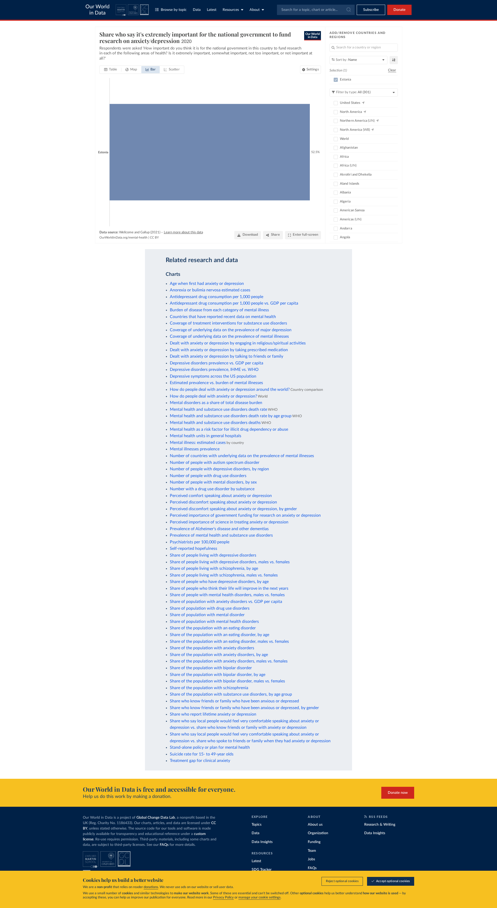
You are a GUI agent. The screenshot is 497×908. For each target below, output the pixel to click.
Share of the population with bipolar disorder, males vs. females (227, 681)
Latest (211, 10)
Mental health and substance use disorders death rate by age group (230, 416)
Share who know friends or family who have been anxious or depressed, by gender (244, 708)
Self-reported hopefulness (193, 548)
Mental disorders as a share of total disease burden (216, 403)
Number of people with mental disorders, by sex (213, 482)
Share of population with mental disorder (207, 615)
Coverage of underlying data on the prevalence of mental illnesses (229, 336)
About (255, 10)
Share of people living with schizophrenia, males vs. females (224, 575)
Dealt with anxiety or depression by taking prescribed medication (229, 350)
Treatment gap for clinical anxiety (200, 761)
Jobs (311, 859)
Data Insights (262, 842)
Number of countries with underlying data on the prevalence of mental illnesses (242, 456)
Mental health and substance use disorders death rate (218, 409)
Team (312, 851)
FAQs (164, 845)
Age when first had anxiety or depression (207, 284)
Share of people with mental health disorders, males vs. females (227, 595)
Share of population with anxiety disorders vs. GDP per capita (226, 602)
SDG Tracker (262, 869)
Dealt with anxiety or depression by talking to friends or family (226, 356)
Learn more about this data (183, 232)
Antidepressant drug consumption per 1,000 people (216, 297)
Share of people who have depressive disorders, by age (219, 582)
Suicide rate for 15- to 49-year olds (201, 754)
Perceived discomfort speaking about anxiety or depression (223, 502)
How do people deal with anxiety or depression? (213, 396)
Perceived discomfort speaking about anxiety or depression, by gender (233, 509)
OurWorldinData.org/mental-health (123, 237)
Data (197, 10)
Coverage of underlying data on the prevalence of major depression (230, 330)
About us (315, 824)
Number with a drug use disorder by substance (212, 489)
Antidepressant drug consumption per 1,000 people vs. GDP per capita (234, 303)
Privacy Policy (223, 897)
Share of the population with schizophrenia (209, 688)
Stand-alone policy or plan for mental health (210, 747)
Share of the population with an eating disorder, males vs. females (229, 641)
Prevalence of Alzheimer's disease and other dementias (219, 529)
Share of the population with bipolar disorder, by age (217, 675)
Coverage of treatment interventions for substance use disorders (228, 323)
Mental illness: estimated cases (198, 443)
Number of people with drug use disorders (208, 476)
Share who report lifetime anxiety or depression (213, 714)
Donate (399, 10)
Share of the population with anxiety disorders (212, 648)
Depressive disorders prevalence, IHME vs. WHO (214, 369)
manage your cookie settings (259, 897)
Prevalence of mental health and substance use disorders (221, 535)
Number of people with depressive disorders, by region (219, 469)
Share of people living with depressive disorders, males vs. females (230, 562)
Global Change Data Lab (155, 817)
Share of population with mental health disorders (214, 621)
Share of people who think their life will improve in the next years (229, 588)
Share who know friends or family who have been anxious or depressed (234, 701)
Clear (392, 70)
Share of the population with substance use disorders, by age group (231, 694)
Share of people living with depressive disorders (213, 555)
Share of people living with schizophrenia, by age (214, 568)
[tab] (110, 69)
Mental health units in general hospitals (205, 436)
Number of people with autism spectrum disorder (214, 462)
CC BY (154, 237)
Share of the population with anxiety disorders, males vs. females (229, 661)
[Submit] (348, 10)
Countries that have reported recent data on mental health (223, 317)
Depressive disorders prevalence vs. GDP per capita (216, 363)
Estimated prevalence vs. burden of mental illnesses (216, 383)
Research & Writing (379, 824)
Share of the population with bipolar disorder (211, 668)
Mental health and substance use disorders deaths (215, 423)
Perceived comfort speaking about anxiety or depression (221, 496)
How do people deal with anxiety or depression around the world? (230, 389)
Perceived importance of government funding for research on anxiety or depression (245, 515)
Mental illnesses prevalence (195, 449)
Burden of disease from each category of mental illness (219, 310)
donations (151, 887)
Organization (318, 833)
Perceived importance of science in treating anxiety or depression (229, 522)
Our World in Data (97, 10)
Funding (314, 842)
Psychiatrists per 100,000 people (199, 542)
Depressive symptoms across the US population (213, 376)
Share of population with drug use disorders (210, 608)
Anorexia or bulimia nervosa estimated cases (210, 290)
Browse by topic (174, 10)
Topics (256, 824)
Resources (231, 10)
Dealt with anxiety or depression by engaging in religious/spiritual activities (238, 343)
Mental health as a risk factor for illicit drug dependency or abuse (229, 429)
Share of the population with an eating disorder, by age (219, 635)
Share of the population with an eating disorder (213, 628)
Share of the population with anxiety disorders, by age (219, 655)
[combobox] (316, 10)
